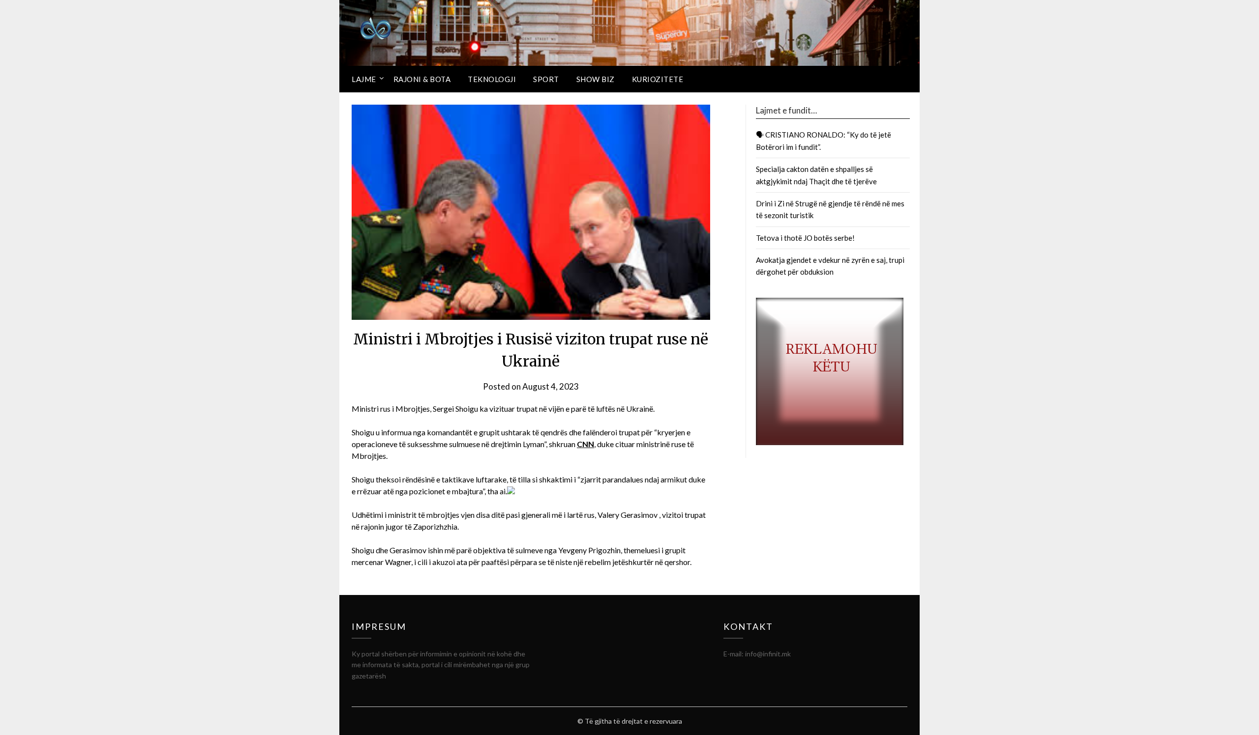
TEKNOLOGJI (492, 79)
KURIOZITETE (658, 79)
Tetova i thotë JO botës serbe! (805, 237)
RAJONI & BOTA (422, 79)
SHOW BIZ (595, 79)
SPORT (546, 79)
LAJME (364, 79)
